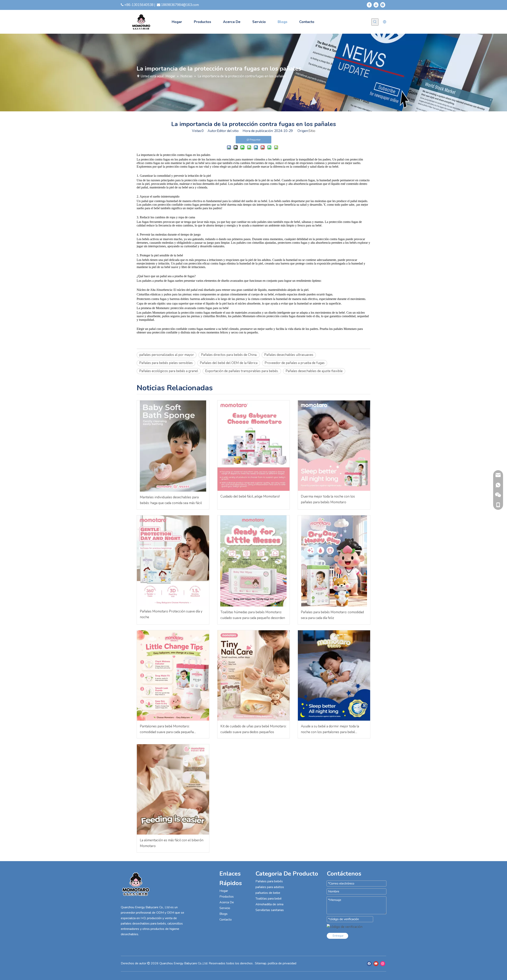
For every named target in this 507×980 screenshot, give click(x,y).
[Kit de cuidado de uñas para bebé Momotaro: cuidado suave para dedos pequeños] (253, 675)
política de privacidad (282, 963)
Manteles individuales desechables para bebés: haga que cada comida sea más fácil (171, 500)
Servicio (224, 908)
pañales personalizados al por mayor (166, 354)
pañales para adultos (269, 887)
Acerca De (226, 902)
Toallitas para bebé (268, 898)
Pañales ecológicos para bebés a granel (168, 371)
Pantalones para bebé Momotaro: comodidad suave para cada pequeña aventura (167, 729)
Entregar (338, 936)
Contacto (225, 919)
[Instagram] (382, 5)
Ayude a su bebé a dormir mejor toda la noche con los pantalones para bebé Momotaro (330, 729)
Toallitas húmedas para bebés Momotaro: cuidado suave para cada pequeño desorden (252, 615)
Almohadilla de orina (269, 904)
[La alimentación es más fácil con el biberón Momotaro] (173, 789)
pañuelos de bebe (267, 893)
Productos (226, 896)
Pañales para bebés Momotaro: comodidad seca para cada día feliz (332, 615)
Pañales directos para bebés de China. (229, 354)
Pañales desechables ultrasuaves (288, 354)
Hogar (223, 891)
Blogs (223, 914)
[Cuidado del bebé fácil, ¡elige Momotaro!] (253, 445)
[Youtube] (376, 5)
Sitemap (260, 963)
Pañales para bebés (269, 881)
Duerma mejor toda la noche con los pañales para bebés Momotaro (328, 499)
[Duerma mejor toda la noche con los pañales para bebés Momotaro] (334, 445)
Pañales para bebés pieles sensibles (166, 363)
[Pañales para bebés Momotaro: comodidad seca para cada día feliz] (334, 561)
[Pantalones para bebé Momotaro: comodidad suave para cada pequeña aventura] (173, 675)
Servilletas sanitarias (269, 910)
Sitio (312, 131)
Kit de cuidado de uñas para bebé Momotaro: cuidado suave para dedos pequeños (253, 729)
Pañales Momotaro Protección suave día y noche (171, 614)
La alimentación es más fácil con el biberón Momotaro (171, 843)
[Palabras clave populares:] (374, 22)
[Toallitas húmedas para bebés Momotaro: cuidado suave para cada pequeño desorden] (253, 561)
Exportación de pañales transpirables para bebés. (241, 371)
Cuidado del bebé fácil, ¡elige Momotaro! (250, 496)
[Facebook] (369, 5)
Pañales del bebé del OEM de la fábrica (228, 363)
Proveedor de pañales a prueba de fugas (295, 363)
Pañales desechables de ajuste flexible (314, 371)
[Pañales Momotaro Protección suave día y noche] (173, 560)
